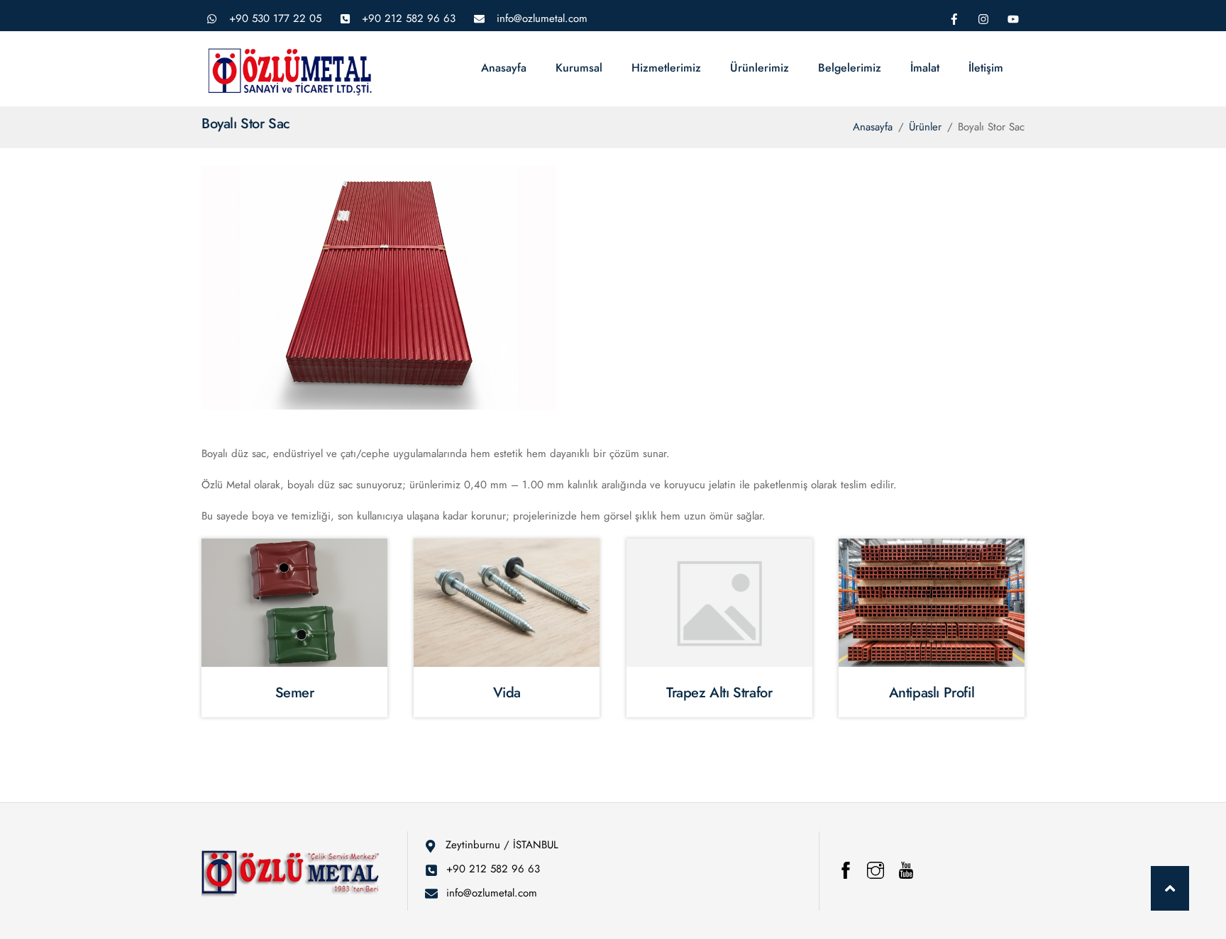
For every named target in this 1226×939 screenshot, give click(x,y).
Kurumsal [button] (579, 68)
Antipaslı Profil (932, 692)
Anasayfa (503, 68)
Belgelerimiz (849, 68)
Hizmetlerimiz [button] (666, 68)
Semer (294, 692)
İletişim (985, 68)
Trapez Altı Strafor (719, 692)
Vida (507, 692)
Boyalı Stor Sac (245, 123)
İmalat (924, 68)
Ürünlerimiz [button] (759, 68)
